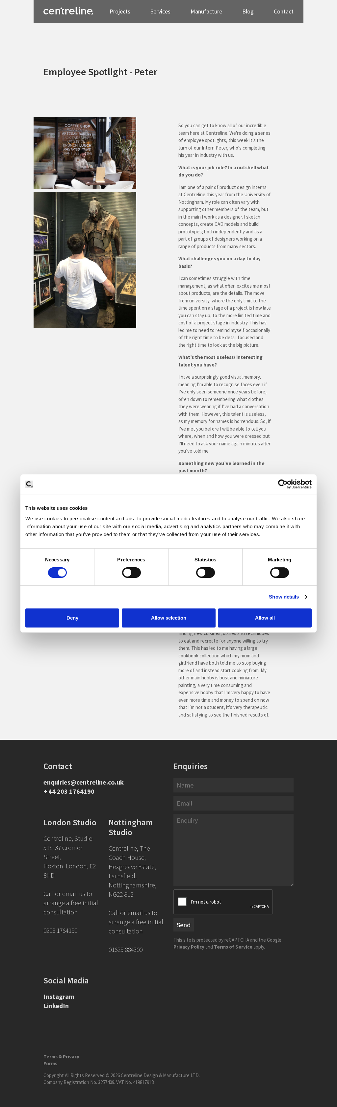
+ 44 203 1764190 (68, 791)
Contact (284, 11)
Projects (120, 11)
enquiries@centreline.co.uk (83, 782)
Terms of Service (233, 947)
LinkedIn (56, 1005)
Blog (248, 11)
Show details (284, 597)
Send (184, 925)
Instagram (58, 996)
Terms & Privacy (61, 1056)
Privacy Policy (188, 947)
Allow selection (168, 618)
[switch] (131, 572)
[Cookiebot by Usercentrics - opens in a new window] (283, 484)
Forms (50, 1063)
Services (160, 11)
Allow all (265, 618)
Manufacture (206, 11)
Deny (72, 618)
